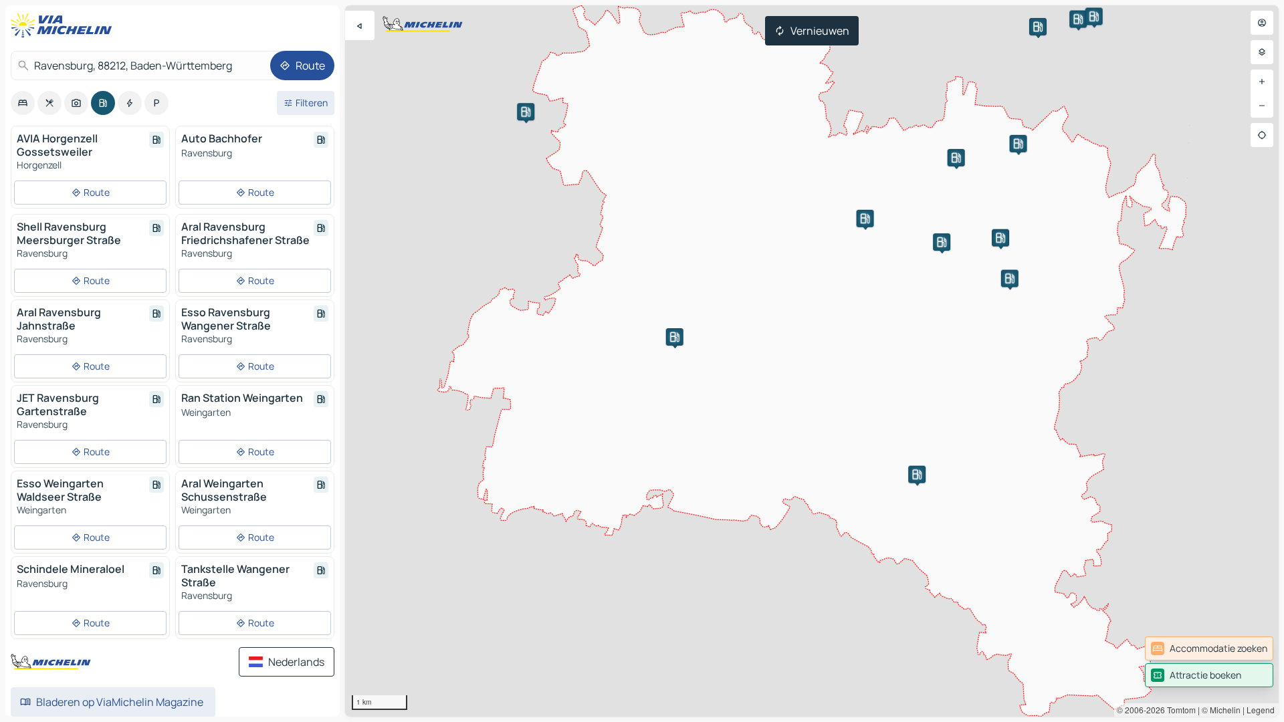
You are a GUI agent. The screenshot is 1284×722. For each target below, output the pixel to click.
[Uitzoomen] (1262, 106)
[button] (525, 111)
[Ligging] (1262, 135)
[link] (1209, 648)
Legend (1261, 709)
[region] (812, 361)
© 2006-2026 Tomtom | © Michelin (1179, 709)
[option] (23, 103)
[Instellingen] (1262, 52)
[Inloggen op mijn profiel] (1262, 23)
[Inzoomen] (1262, 82)
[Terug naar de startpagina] (64, 25)
